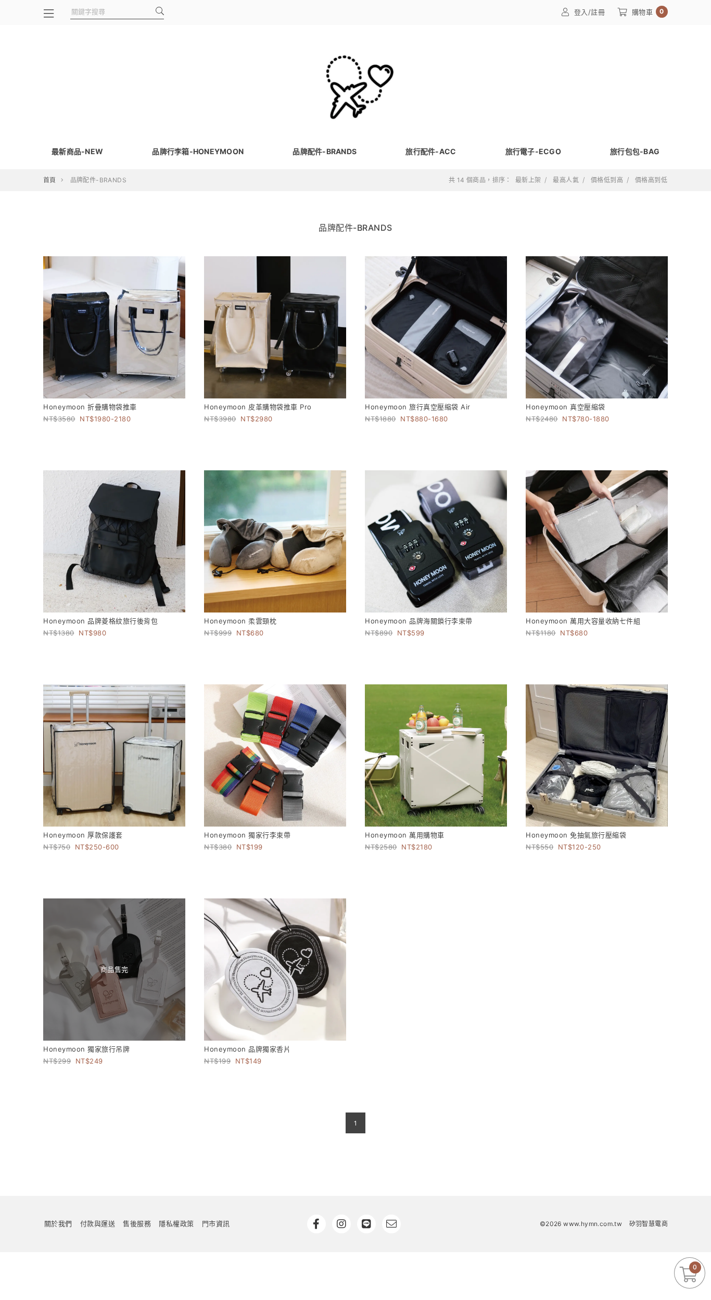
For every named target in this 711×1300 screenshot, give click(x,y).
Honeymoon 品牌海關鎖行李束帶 (419, 621)
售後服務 (137, 1223)
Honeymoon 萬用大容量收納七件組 (583, 621)
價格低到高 (607, 180)
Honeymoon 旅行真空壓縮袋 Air (418, 407)
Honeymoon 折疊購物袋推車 (90, 407)
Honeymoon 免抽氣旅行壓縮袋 (576, 835)
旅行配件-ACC (430, 151)
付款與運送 (98, 1223)
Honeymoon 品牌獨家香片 (247, 1049)
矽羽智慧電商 (648, 1224)
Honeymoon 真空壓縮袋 (565, 407)
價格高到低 (651, 180)
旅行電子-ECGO (533, 151)
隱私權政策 (176, 1223)
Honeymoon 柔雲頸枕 (240, 621)
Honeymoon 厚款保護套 (83, 835)
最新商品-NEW (77, 151)
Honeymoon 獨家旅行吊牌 (86, 1049)
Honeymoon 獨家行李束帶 (247, 835)
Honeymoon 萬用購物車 (405, 835)
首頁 (49, 180)
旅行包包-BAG (634, 151)
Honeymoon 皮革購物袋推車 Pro (258, 407)
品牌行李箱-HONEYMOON (198, 151)
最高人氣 (566, 180)
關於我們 (58, 1223)
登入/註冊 (589, 12)
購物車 (648, 11)
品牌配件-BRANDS (325, 151)
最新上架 (528, 180)
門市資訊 (216, 1223)
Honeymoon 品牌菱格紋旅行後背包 (100, 621)
